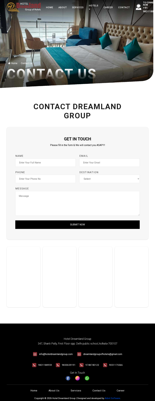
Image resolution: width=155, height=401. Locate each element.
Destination (89, 172)
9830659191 (69, 365)
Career (108, 7)
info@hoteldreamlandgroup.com (56, 354)
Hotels (93, 5)
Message (22, 188)
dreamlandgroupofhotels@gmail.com (102, 354)
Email (83, 155)
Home (49, 7)
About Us (54, 390)
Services (78, 7)
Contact (124, 7)
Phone (20, 172)
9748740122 (92, 365)
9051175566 (116, 365)
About (62, 7)
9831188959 (45, 365)
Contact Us (99, 390)
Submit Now (77, 224)
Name (19, 155)
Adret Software (112, 398)
